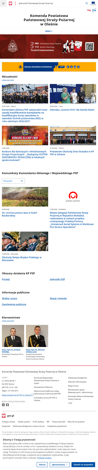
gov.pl (10, 416)
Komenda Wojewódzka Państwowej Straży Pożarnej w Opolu (46, 380)
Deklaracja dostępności (77, 378)
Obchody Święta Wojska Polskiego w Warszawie (22, 259)
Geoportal (6, 426)
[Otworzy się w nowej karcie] (3, 405)
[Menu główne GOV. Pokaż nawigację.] (3, 3)
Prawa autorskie (58, 421)
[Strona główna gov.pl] (11, 3)
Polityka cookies (8, 421)
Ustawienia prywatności (57, 426)
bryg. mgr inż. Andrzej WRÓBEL (11, 350)
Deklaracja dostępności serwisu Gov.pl (29, 426)
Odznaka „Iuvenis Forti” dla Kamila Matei (72, 109)
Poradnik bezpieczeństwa (42, 50)
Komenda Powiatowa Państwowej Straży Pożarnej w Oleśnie (49, 19)
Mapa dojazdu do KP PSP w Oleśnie (17, 395)
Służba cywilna (24, 421)
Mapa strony (73, 386)
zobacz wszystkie (8, 80)
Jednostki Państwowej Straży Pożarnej (36, 3)
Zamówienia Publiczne (43, 387)
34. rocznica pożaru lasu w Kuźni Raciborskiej (19, 214)
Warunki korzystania (76, 421)
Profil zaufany (38, 421)
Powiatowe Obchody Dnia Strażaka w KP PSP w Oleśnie (72, 153)
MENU (48, 31)
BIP (48, 421)
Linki (70, 403)
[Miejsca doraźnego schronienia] (49, 67)
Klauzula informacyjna (77, 382)
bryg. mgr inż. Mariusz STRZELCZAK (35, 350)
